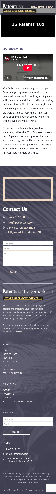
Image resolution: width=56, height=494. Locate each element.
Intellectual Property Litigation (18, 401)
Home (5, 350)
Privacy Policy (9, 369)
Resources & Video (11, 362)
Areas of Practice (11, 354)
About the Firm (10, 358)
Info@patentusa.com (20, 222)
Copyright (8, 397)
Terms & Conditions (12, 373)
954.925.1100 (42, 7)
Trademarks (8, 394)
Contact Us (8, 365)
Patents (6, 390)
